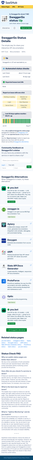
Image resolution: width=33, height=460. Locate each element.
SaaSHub (14, 457)
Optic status (12, 346)
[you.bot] (4, 188)
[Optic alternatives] (4, 297)
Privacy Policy (21, 457)
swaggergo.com (23, 132)
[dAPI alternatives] (4, 252)
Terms (27, 457)
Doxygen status (13, 343)
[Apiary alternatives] (4, 225)
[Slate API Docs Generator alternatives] (4, 266)
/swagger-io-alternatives (9, 207)
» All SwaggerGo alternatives (16, 330)
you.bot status (6, 340)
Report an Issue (26, 28)
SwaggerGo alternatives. (21, 142)
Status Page (7, 457)
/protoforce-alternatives (9, 278)
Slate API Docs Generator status (11, 344)
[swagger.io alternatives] (4, 209)
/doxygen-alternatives (8, 238)
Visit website (11, 201)
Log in (4, 165)
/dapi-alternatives (7, 250)
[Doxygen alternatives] (4, 241)
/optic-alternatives (7, 294)
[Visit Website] (30, 208)
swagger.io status (18, 340)
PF (4, 281)
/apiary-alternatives (7, 222)
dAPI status (24, 343)
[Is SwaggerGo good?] (14, 28)
